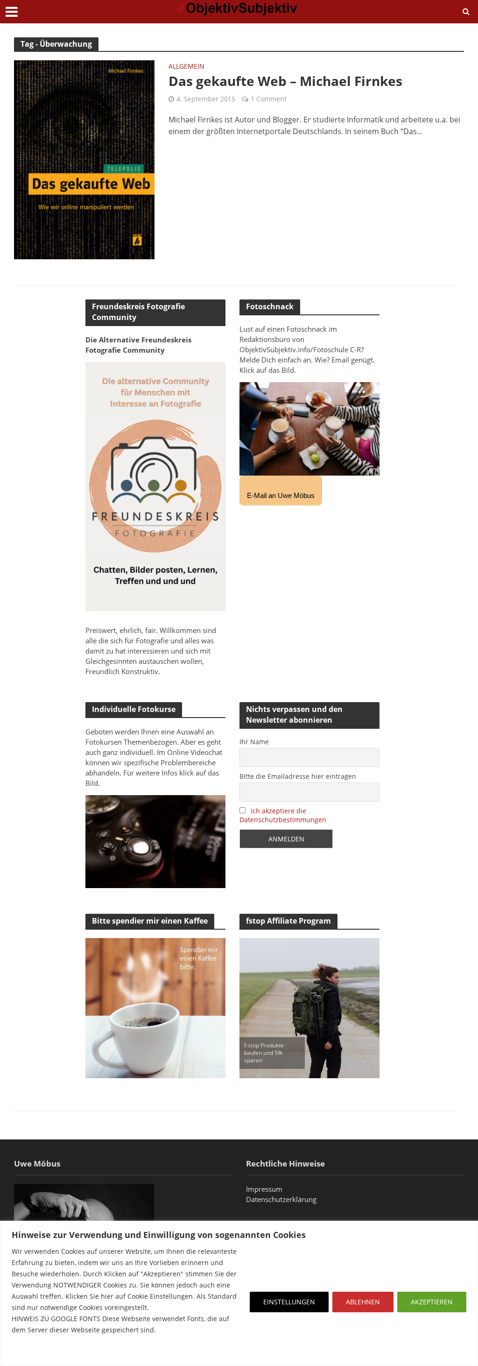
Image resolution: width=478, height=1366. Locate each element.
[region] (239, 1293)
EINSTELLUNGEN (289, 1301)
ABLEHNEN (363, 1301)
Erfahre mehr (35, 1352)
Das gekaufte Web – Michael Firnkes (285, 80)
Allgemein (186, 67)
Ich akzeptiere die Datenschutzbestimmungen (282, 815)
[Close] (468, 1228)
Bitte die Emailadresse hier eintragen (297, 776)
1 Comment (269, 98)
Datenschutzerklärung (281, 1199)
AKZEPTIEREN (432, 1301)
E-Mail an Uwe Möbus (281, 495)
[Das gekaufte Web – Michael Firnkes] (84, 159)
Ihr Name (254, 741)
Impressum (264, 1189)
